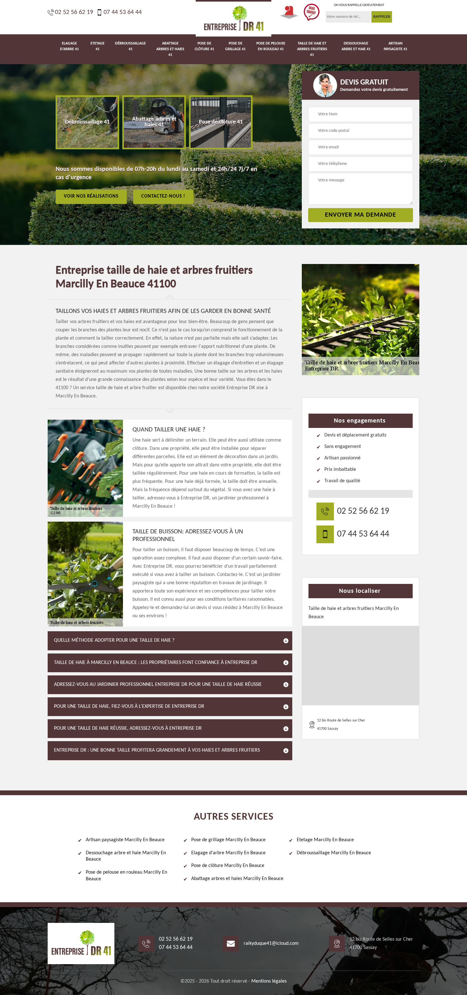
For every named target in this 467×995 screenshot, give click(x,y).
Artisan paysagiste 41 (395, 46)
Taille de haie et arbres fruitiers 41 (312, 49)
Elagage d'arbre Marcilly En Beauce (228, 853)
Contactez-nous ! (163, 196)
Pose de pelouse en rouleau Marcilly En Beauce (126, 876)
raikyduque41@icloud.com (271, 943)
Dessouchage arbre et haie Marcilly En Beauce (126, 856)
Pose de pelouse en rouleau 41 (270, 46)
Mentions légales (269, 981)
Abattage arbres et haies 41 (170, 49)
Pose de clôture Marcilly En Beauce (227, 865)
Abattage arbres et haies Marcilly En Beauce (237, 878)
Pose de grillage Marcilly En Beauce (228, 840)
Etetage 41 (98, 46)
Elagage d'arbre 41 (69, 46)
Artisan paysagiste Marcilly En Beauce (125, 840)
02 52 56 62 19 (74, 12)
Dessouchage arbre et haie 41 (356, 46)
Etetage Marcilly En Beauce (325, 840)
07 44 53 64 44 (123, 12)
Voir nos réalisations (91, 196)
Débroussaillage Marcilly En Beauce (334, 853)
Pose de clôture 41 (204, 46)
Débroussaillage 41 (130, 46)
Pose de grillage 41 (235, 46)
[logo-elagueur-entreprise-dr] (233, 18)
